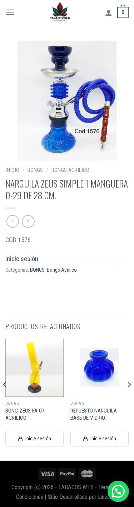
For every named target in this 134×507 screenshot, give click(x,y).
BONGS (35, 170)
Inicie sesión (21, 258)
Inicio (12, 170)
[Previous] (5, 399)
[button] (118, 491)
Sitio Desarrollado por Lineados (83, 496)
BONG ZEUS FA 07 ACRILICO (25, 414)
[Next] (129, 399)
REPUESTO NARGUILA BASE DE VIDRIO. (93, 414)
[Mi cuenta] (108, 12)
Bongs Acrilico (70, 170)
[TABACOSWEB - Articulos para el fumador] (60, 12)
